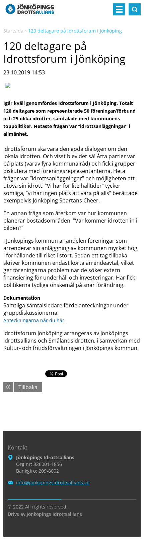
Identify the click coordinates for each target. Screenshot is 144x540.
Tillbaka (28, 387)
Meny (119, 9)
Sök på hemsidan (135, 9)
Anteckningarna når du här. (34, 320)
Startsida (13, 30)
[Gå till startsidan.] (30, 12)
